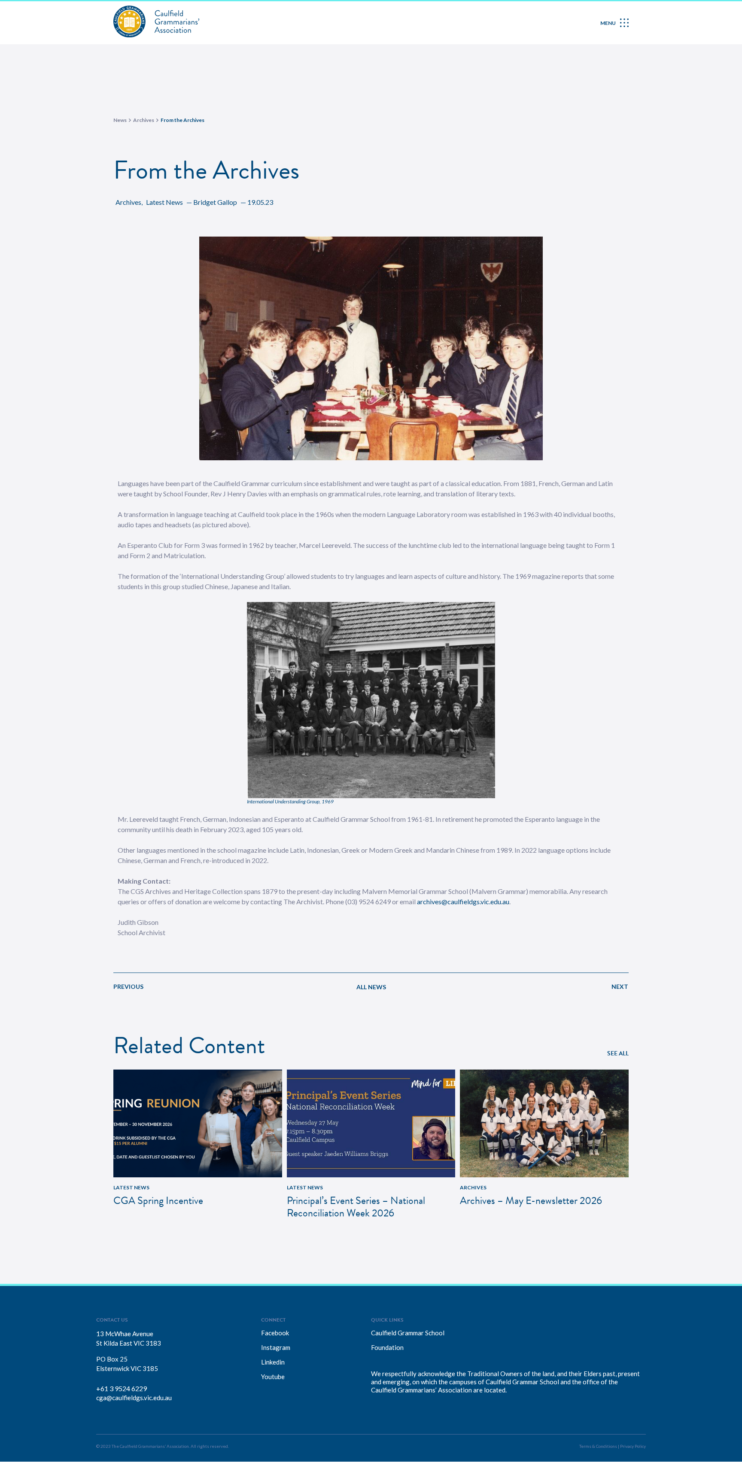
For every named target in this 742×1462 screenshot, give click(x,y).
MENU (608, 23)
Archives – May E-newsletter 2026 (531, 1200)
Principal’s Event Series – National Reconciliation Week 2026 (356, 1207)
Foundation (387, 1347)
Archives (128, 202)
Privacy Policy (633, 1446)
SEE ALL (618, 1053)
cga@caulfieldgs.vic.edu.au (134, 1397)
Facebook (275, 1333)
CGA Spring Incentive (158, 1200)
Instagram (275, 1347)
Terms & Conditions (598, 1446)
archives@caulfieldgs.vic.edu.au (463, 901)
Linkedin (273, 1362)
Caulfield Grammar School (407, 1333)
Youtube (273, 1376)
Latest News (164, 202)
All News (371, 987)
